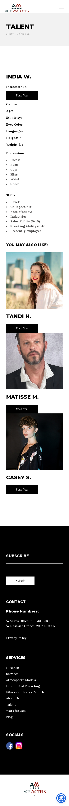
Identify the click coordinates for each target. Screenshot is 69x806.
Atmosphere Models (21, 680)
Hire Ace (12, 668)
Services (12, 674)
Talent (11, 704)
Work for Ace (15, 711)
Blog (9, 717)
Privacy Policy (16, 638)
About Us (13, 698)
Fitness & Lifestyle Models (25, 692)
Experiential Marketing (23, 686)
